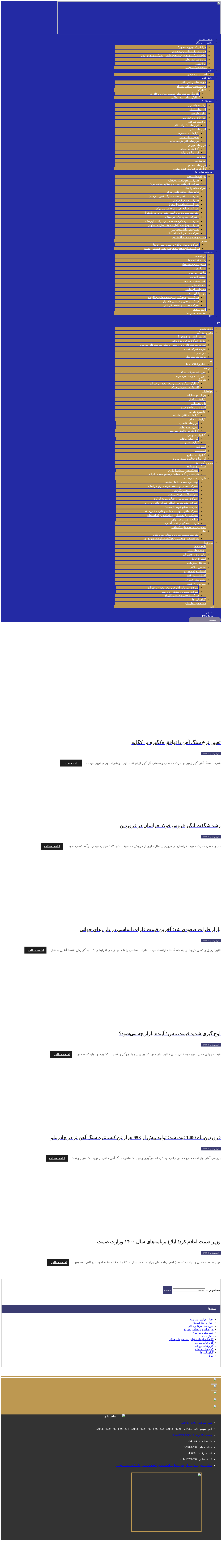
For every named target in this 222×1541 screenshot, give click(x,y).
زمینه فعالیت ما (197, 260)
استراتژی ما (199, 268)
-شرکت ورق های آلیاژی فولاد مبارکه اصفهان (173, 225)
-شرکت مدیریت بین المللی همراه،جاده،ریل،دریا (172, 212)
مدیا (211, 1355)
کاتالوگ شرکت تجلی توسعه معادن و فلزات (174, 93)
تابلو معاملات (198, 113)
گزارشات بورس (197, 145)
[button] (167, 322)
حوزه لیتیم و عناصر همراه (191, 86)
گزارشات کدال (197, 109)
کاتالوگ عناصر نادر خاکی (185, 97)
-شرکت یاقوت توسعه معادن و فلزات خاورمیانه (172, 221)
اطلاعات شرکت (197, 285)
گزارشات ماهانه (189, 148)
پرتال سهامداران (196, 105)
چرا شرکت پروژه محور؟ (192, 47)
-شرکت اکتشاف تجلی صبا (184, 204)
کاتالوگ (202, 89)
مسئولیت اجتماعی (195, 289)
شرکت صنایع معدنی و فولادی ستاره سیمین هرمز (172, 248)
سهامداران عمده (196, 293)
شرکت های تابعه (196, 176)
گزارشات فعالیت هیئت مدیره (190, 168)
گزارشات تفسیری (188, 133)
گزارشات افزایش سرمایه (184, 140)
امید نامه (201, 156)
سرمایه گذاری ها (203, 172)
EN (210, 316)
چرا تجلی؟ (200, 63)
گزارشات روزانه (190, 152)
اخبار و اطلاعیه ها (197, 74)
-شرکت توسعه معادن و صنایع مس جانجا (176, 244)
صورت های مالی (189, 137)
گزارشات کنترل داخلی (186, 125)
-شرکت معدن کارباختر (186, 200)
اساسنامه (200, 160)
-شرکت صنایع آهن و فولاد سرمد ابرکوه (176, 208)
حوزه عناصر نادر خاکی (193, 82)
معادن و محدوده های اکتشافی (189, 237)
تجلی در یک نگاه (204, 42)
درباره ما (208, 251)
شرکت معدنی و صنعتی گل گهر (181, 305)
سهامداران (207, 100)
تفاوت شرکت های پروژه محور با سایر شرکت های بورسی (173, 55)
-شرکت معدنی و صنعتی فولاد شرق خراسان (174, 195)
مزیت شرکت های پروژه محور (189, 51)
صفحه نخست (205, 39)
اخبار (210, 70)
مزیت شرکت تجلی (195, 59)
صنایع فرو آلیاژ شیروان (185, 229)
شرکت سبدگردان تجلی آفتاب (182, 233)
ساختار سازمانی (197, 272)
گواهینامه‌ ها (199, 309)
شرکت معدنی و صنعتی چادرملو (181, 301)
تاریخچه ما (200, 255)
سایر (204, 240)
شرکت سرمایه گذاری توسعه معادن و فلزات (173, 297)
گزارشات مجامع (196, 165)
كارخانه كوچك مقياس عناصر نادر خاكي (191, 1339)
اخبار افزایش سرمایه (202, 1319)
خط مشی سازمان (196, 312)
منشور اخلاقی (198, 276)
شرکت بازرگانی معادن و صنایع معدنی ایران (174, 183)
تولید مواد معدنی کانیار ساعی (182, 191)
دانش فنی (207, 77)
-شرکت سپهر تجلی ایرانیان (183, 180)
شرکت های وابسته (195, 187)
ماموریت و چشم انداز (194, 264)
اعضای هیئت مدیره (195, 280)
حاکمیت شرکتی (197, 121)
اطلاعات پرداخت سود (193, 117)
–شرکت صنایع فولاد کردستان (182, 216)
